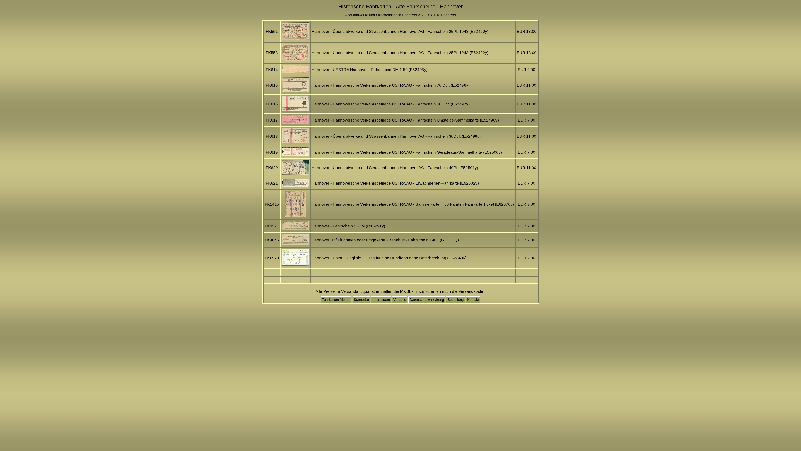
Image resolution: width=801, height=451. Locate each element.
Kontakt (473, 300)
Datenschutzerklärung (427, 300)
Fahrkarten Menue (336, 300)
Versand (399, 300)
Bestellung (455, 300)
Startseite (361, 300)
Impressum (381, 300)
